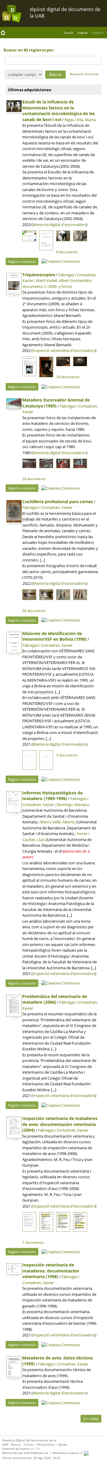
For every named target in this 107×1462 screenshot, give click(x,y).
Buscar (16, 1444)
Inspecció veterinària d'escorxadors (64, 350)
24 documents (68, 376)
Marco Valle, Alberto (57, 822)
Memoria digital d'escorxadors (59, 224)
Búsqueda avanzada (84, 74)
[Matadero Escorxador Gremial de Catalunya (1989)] (14, 403)
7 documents (33, 1242)
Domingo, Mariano (72, 804)
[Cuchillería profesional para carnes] (14, 511)
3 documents (67, 755)
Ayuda (62, 1444)
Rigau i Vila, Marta (80, 119)
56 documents (34, 610)
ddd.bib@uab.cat (36, 1453)
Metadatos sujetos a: (68, 1453)
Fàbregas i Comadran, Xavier (47, 507)
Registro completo (22, 261)
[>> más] (91, 1418)
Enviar (28, 1444)
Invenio (25, 1448)
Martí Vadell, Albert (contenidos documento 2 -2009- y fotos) (57, 283)
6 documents (67, 251)
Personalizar (46, 1444)
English (83, 32)
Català (68, 32)
